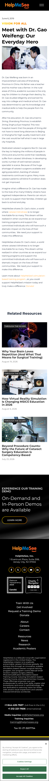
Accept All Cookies (24, 776)
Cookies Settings (24, 762)
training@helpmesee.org (24, 722)
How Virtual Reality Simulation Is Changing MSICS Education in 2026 (24, 401)
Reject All (24, 769)
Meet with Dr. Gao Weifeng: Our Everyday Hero (24, 36)
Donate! (30, 286)
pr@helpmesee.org (33, 715)
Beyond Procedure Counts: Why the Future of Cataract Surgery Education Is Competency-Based (22, 450)
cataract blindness (18, 212)
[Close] (46, 744)
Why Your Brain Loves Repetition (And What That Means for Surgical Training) (22, 354)
